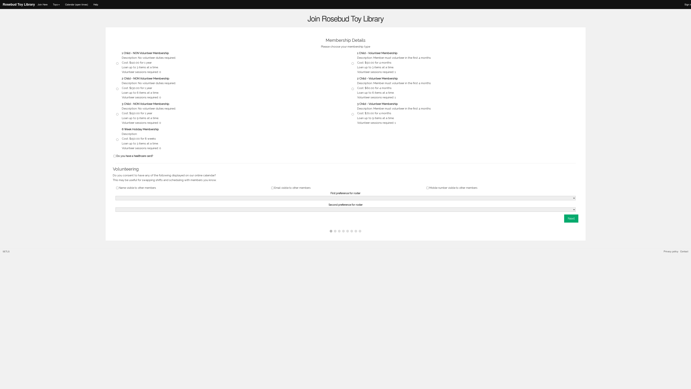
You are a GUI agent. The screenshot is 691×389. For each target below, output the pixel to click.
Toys (55, 4)
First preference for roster (345, 193)
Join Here (43, 4)
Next (571, 218)
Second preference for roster (346, 204)
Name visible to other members (137, 187)
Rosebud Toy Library (19, 4)
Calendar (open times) (76, 4)
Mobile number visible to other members (453, 187)
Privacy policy (671, 251)
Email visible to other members (292, 187)
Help (95, 4)
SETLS (6, 251)
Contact (684, 251)
